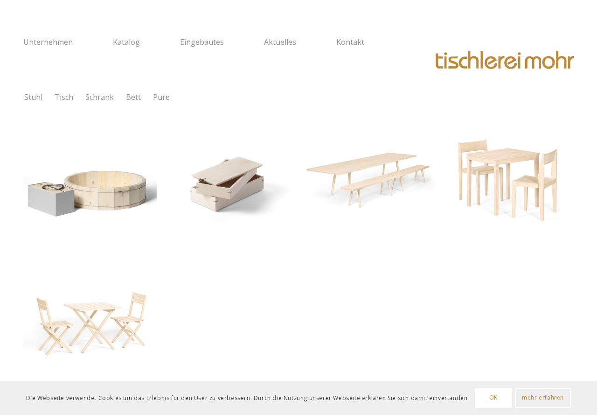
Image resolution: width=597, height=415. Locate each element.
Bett (133, 97)
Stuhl (33, 97)
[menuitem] (62, 42)
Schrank (99, 97)
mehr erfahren (543, 397)
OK (493, 397)
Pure (161, 97)
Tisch (64, 97)
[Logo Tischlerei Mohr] (504, 61)
